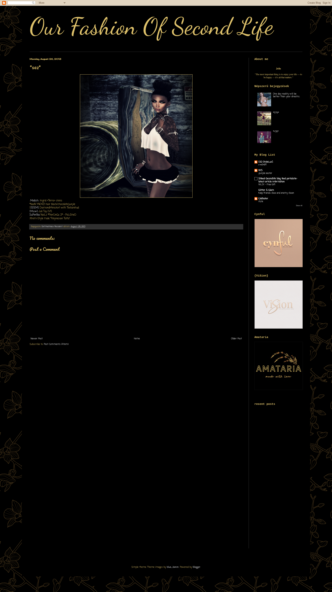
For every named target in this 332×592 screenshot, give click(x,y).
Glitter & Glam (266, 190)
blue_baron (173, 567)
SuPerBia (35, 215)
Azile (260, 201)
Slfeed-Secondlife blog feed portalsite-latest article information (277, 180)
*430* (276, 131)
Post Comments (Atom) (56, 344)
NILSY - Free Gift (266, 184)
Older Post (236, 338)
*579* (276, 113)
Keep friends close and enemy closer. (276, 193)
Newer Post (37, 338)
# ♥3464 (262, 165)
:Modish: (34, 201)
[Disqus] (136, 400)
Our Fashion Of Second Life (151, 26)
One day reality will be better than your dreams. (286, 95)
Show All (299, 205)
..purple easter (265, 173)
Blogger (196, 567)
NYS (260, 170)
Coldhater (263, 198)
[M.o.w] (34, 211)
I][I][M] (35, 208)
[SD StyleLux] (265, 162)
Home (137, 338)
